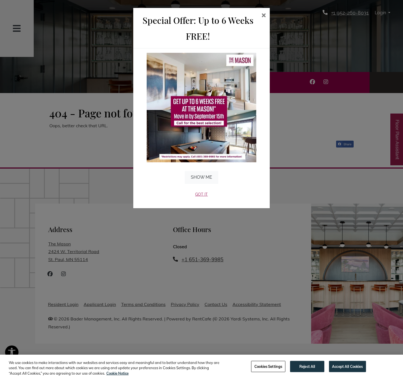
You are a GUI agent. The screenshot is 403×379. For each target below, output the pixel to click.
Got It (201, 194)
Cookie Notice (117, 373)
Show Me (201, 177)
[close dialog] (264, 15)
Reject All (307, 366)
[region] (201, 367)
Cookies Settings (268, 366)
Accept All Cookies (347, 366)
